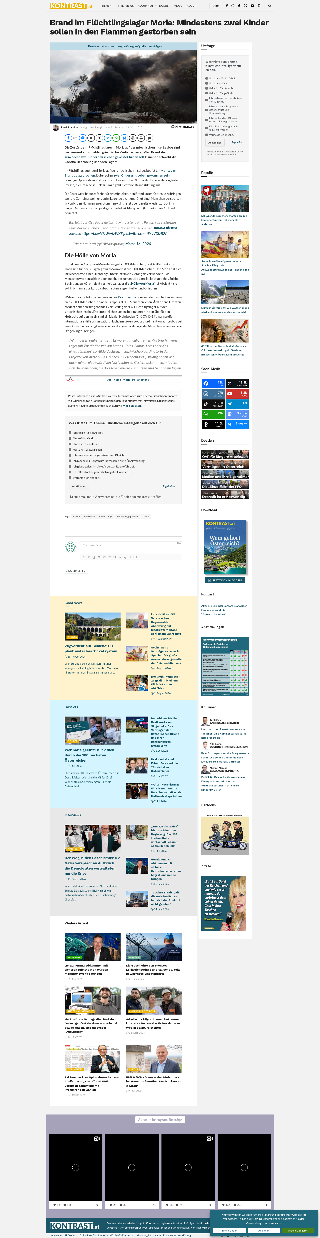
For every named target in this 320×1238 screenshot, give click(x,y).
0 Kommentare (184, 126)
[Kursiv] (88, 557)
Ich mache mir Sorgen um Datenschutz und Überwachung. (109, 460)
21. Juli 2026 (161, 750)
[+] (135, 557)
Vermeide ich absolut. (86, 477)
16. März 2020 (134, 127)
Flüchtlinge (106, 516)
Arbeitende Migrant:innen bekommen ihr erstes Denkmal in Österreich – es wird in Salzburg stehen (153, 1023)
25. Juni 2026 (161, 884)
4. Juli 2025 (135, 1090)
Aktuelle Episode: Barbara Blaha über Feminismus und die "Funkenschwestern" (224, 610)
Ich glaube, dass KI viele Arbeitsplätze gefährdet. (104, 466)
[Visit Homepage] (71, 5)
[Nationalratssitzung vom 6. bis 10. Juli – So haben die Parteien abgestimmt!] (225, 666)
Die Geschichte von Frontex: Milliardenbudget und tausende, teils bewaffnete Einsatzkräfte (153, 970)
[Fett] (83, 557)
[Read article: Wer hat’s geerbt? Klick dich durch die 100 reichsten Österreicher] (93, 731)
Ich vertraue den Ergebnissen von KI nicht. (99, 455)
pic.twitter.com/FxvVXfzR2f (144, 233)
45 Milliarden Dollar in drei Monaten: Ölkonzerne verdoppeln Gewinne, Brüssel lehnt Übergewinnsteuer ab (224, 350)
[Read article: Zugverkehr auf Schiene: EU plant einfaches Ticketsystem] (93, 627)
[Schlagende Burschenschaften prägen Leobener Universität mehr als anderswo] (225, 198)
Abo (216, 5)
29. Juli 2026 (74, 765)
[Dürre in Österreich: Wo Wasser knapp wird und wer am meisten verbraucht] (225, 292)
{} (130, 557)
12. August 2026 (163, 638)
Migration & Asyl (92, 127)
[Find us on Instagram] (232, 5)
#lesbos (75, 233)
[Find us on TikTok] (239, 5)
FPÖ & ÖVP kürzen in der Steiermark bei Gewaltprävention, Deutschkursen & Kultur (153, 1081)
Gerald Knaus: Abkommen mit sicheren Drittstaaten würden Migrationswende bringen (86, 970)
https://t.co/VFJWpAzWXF (102, 233)
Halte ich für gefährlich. (87, 449)
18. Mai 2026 (74, 1036)
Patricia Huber (69, 127)
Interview (74, 957)
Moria (145, 516)
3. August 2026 (162, 693)
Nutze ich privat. (83, 438)
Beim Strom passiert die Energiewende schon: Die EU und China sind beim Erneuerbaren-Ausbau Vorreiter (225, 757)
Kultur (133, 1069)
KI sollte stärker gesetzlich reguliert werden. (101, 472)
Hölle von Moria (142, 283)
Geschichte (75, 849)
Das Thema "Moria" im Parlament (127, 379)
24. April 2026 (137, 1032)
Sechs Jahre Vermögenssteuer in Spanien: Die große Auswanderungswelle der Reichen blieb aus (166, 655)
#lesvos (171, 228)
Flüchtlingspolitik (127, 516)
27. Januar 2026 (76, 1094)
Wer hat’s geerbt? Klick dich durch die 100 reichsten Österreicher (89, 755)
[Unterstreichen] (93, 557)
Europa (72, 637)
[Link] (125, 557)
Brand (76, 516)
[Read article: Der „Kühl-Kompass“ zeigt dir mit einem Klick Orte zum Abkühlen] (137, 683)
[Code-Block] (119, 557)
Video (178, 5)
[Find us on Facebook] (227, 5)
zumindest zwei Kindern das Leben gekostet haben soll (104, 157)
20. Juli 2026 (161, 776)
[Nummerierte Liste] (104, 557)
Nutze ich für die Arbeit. (88, 432)
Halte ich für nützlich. (86, 444)
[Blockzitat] (114, 557)
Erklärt (134, 957)
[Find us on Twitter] (245, 5)
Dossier (164, 5)
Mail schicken (132, 405)
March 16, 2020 (138, 243)
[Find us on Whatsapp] (259, 5)
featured (89, 516)
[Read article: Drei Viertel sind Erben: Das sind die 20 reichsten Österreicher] (137, 765)
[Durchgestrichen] (99, 557)
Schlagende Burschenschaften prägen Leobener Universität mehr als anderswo (224, 220)
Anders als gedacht (81, 1011)
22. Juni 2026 (136, 978)
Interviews (126, 5)
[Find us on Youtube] (252, 5)
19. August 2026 (76, 656)
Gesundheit (75, 1069)
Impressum (56, 1235)
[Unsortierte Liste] (109, 557)
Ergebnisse (169, 486)
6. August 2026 (162, 668)
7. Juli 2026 (160, 801)
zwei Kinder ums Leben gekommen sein (142, 175)
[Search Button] (269, 5)
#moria (159, 228)
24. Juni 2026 (161, 909)
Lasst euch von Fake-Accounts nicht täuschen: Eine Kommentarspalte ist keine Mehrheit (223, 733)
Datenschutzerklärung (177, 1235)
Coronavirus (127, 297)
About (191, 5)
